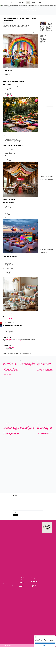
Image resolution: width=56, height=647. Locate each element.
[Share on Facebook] (1, 326)
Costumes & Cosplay (34, 581)
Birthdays (28, 12)
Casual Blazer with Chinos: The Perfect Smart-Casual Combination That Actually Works (49, 29)
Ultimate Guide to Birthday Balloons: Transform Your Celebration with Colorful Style (43, 40)
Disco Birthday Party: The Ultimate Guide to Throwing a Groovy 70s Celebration (42, 29)
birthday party (8, 339)
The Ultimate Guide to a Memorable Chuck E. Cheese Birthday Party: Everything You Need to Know (10, 489)
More (40, 2)
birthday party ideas (11, 347)
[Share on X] (1, 325)
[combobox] (45, 19)
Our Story (21, 585)
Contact (34, 2)
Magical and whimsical (10, 95)
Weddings (34, 586)
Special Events (34, 585)
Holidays (34, 582)
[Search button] (52, 19)
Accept (45, 643)
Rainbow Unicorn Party (8, 318)
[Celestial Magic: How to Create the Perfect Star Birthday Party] (28, 391)
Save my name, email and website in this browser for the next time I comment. (23, 512)
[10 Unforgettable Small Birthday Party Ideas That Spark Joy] (28, 456)
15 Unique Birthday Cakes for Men (45, 176)
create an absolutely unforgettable (21, 340)
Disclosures (22, 582)
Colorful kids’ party (8, 349)
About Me (21, 2)
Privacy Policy (44, 645)
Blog (16, 2)
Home (11, 2)
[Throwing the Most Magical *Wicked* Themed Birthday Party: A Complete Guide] (45, 391)
